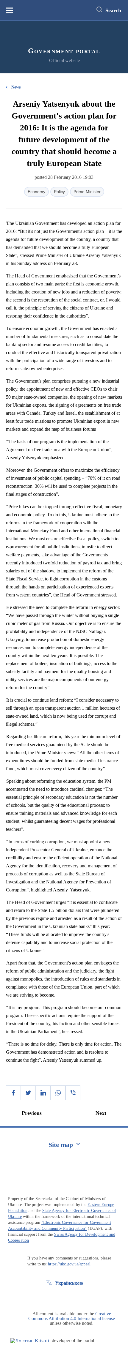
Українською (69, 1283)
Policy (59, 191)
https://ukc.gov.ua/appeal (69, 1264)
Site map (61, 1144)
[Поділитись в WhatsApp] (58, 1093)
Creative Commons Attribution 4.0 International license (71, 1316)
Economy (36, 191)
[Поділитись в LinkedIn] (43, 1093)
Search (113, 10)
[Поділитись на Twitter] (28, 1093)
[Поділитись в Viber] (73, 1093)
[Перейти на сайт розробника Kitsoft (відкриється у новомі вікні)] (30, 1340)
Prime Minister (87, 191)
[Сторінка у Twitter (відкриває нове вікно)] (49, 1296)
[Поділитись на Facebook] (13, 1093)
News (16, 87)
